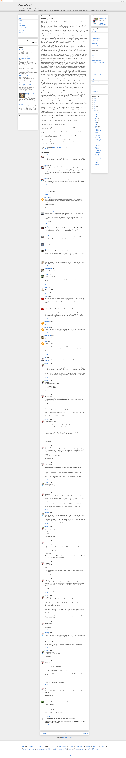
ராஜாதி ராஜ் (47, 197)
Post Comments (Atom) (67, 737)
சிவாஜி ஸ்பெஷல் (98, 137)
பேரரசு (20, 20)
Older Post (85, 733)
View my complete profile (102, 24)
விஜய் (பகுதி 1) (22, 25)
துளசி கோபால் (47, 699)
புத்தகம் (55, 749)
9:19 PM (46, 684)
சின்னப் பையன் (48, 335)
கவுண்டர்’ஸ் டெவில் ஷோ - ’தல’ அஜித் (99, 159)
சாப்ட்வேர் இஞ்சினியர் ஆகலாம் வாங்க (53, 748)
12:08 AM (47, 194)
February (97, 162)
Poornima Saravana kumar (51, 716)
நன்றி (90, 748)
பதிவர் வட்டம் (71, 748)
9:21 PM (46, 714)
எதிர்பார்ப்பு (94, 43)
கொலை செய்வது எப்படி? (97, 74)
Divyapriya (47, 235)
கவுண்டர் (33, 749)
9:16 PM (46, 629)
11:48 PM (47, 162)
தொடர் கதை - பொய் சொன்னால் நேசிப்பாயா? (45, 749)
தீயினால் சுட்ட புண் (96, 53)
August (97, 116)
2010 (95, 108)
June (96, 120)
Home (64, 733)
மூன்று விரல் (98, 749)
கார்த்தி (46, 341)
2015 (95, 102)
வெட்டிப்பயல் (25, 5)
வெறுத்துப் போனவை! (97, 148)
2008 (95, 167)
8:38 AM (46, 332)
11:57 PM (47, 184)
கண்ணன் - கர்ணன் (29, 93)
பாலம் (93, 79)
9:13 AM (46, 338)
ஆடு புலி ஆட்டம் (95, 89)
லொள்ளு (71, 746)
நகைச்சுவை (31, 746)
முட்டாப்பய (94, 57)
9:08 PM (46, 559)
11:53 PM (47, 175)
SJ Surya (21, 30)
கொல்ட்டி (94, 31)
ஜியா (45, 357)
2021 (95, 98)
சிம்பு (20, 18)
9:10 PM (46, 576)
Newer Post (44, 733)
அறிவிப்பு (70, 749)
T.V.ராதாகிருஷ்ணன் (49, 268)
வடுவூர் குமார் (47, 249)
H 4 (93, 36)
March (96, 126)
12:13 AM (47, 209)
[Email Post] (66, 147)
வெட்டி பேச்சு (100, 748)
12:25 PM (47, 360)
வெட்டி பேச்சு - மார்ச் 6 (98, 155)
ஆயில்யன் (47, 296)
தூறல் (93, 33)
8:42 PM (46, 377)
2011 (95, 106)
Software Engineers (23, 34)
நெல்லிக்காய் (95, 91)
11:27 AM (46, 354)
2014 (95, 104)
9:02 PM (46, 523)
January (97, 164)
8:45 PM (46, 416)
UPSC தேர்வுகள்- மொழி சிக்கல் (26, 49)
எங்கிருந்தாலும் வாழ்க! (97, 60)
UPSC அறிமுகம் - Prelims (25, 75)
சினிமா (39, 748)
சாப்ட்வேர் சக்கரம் (96, 40)
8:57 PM (46, 479)
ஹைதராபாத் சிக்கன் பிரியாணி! (97, 144)
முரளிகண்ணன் (48, 242)
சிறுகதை (42, 746)
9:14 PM (46, 619)
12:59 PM (47, 724)
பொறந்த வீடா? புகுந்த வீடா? (98, 62)
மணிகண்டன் (47, 321)
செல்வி (93, 72)
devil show (87, 749)
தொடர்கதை (75, 749)
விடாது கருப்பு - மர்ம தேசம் (25, 84)
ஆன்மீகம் (95, 748)
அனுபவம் (21, 746)
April (96, 124)
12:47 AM (47, 232)
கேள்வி (82, 748)
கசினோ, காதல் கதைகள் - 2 (98, 135)
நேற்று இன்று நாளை (96, 38)
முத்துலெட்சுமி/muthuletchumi (51, 211)
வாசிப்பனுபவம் (81, 749)
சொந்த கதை (54, 148)
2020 (95, 100)
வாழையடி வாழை (96, 81)
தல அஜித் (21, 32)
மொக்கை (87, 746)
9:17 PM (46, 647)
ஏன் (93, 55)
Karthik (46, 287)
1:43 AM (46, 257)
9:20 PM (46, 697)
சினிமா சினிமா (62, 746)
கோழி (86, 748)
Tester (93, 69)
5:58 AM (46, 304)
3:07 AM (46, 271)
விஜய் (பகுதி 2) (22, 27)
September (98, 114)
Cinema (77, 748)
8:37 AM (46, 324)
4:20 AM (46, 293)
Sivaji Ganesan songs (62, 749)
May (96, 122)
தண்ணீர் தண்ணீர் (47, 19)
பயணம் (93, 67)
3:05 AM (46, 265)
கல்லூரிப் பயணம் (95, 76)
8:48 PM (46, 443)
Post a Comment (46, 727)
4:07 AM (46, 284)
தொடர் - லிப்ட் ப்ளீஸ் (26, 749)
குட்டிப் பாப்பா (95, 45)
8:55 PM (46, 460)
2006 (95, 171)
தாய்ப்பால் (94, 64)
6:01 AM (46, 318)
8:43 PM (46, 392)
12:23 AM (47, 223)
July (96, 118)
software (103, 746)
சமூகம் (49, 148)
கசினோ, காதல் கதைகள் (98, 140)
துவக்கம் (21, 67)
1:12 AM (46, 239)
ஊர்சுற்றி (46, 154)
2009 (95, 110)
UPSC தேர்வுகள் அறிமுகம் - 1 (25, 58)
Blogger (70, 755)
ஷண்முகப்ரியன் (48, 260)
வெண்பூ (46, 226)
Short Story (95, 746)
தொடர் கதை (93, 749)
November (97, 112)
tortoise (46, 148)
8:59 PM (46, 509)
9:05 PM (46, 538)
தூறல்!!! (21, 104)
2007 (95, 169)
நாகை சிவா (47, 274)
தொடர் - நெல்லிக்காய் (30, 748)
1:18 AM (46, 246)
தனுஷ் (20, 23)
